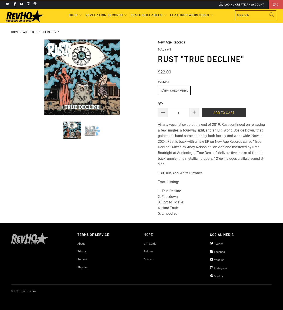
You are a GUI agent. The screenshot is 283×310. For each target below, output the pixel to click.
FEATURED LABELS (146, 15)
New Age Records (171, 42)
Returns (82, 259)
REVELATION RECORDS (104, 15)
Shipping (82, 267)
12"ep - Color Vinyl (174, 90)
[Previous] (19, 77)
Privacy (81, 251)
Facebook (219, 252)
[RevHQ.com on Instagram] (28, 4)
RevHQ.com (28, 291)
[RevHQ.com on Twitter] (7, 4)
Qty (160, 103)
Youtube (218, 260)
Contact (148, 259)
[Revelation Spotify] (34, 4)
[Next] (146, 77)
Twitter (218, 244)
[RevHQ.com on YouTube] (21, 4)
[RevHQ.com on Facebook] (14, 4)
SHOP (74, 15)
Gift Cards (150, 243)
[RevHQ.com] (24, 16)
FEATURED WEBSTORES (190, 15)
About (81, 243)
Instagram (220, 268)
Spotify (218, 276)
